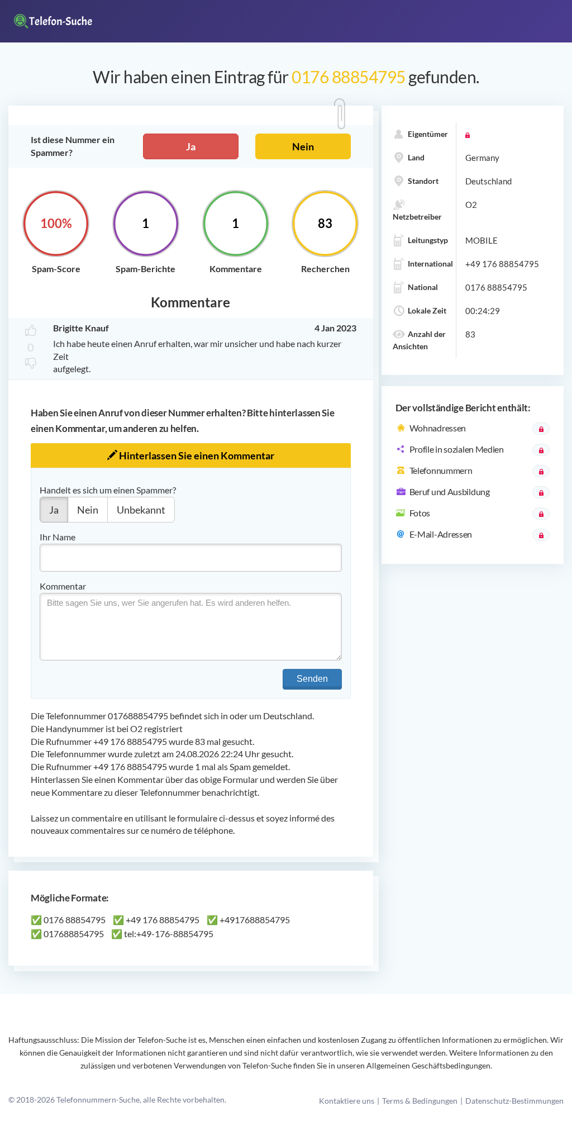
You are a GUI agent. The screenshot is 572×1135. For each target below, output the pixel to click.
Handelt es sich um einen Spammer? (108, 490)
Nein (303, 146)
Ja (191, 146)
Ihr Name (57, 536)
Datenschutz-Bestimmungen (514, 1100)
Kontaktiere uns (346, 1100)
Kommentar (63, 586)
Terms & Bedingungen (419, 1100)
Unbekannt (141, 510)
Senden (312, 678)
